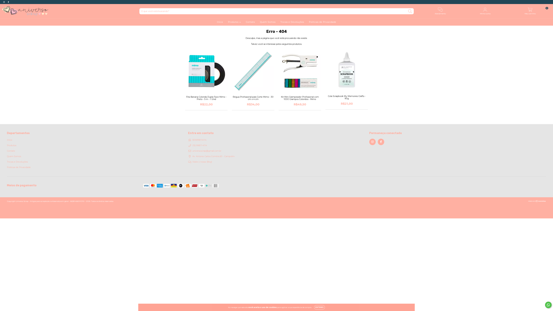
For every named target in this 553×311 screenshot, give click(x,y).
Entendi (319, 307)
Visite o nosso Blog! (202, 162)
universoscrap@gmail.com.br (206, 151)
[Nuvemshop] (537, 201)
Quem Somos (267, 22)
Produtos (233, 22)
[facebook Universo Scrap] (8, 2)
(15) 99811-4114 (199, 145)
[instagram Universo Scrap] (4, 2)
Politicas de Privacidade (322, 22)
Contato (250, 22)
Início (220, 22)
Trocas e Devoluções (292, 22)
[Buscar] (410, 11)
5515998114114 (199, 140)
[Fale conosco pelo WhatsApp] (548, 305)
